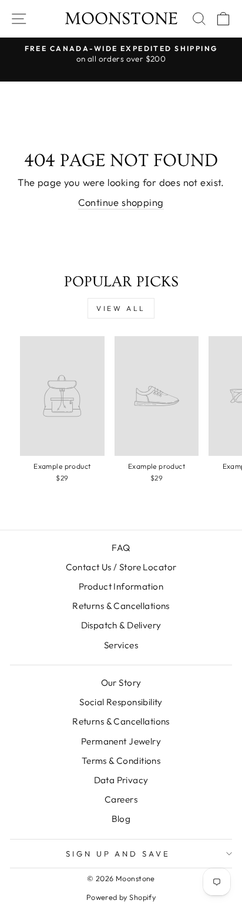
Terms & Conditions (121, 760)
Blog (121, 818)
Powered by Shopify (121, 897)
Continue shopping (120, 202)
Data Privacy (121, 780)
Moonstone (121, 19)
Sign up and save (118, 853)
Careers (121, 799)
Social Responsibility (121, 702)
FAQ (121, 547)
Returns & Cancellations (121, 605)
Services (121, 645)
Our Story (121, 682)
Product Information (121, 586)
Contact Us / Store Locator (121, 567)
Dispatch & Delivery (121, 625)
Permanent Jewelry (121, 741)
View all (121, 308)
